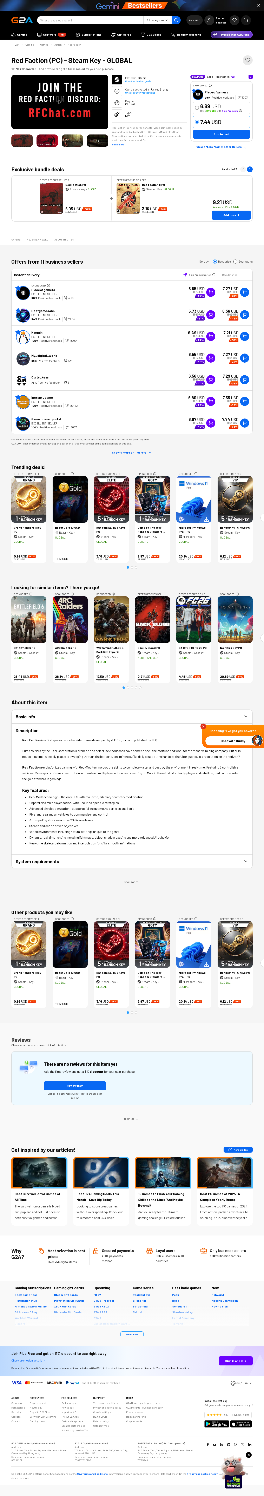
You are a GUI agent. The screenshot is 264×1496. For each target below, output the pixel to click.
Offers (16, 239)
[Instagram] (236, 1445)
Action (58, 44)
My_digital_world (44, 355)
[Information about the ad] (210, 85)
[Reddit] (229, 1445)
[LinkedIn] (250, 1445)
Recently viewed (37, 239)
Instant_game (42, 397)
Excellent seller (44, 294)
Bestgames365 (43, 311)
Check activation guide (138, 81)
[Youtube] (215, 1445)
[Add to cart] (244, 292)
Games (44, 44)
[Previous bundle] (243, 169)
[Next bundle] (250, 169)
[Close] (259, 5)
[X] (243, 1445)
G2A (17, 44)
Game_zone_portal (46, 419)
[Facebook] (208, 1445)
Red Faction (74, 44)
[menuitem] (19, 35)
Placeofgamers (216, 92)
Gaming (29, 44)
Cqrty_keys (40, 377)
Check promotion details (26, 1360)
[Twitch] (222, 1445)
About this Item (64, 239)
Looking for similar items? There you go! (55, 587)
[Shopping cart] (246, 20)
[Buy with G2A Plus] (210, 292)
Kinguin (36, 332)
